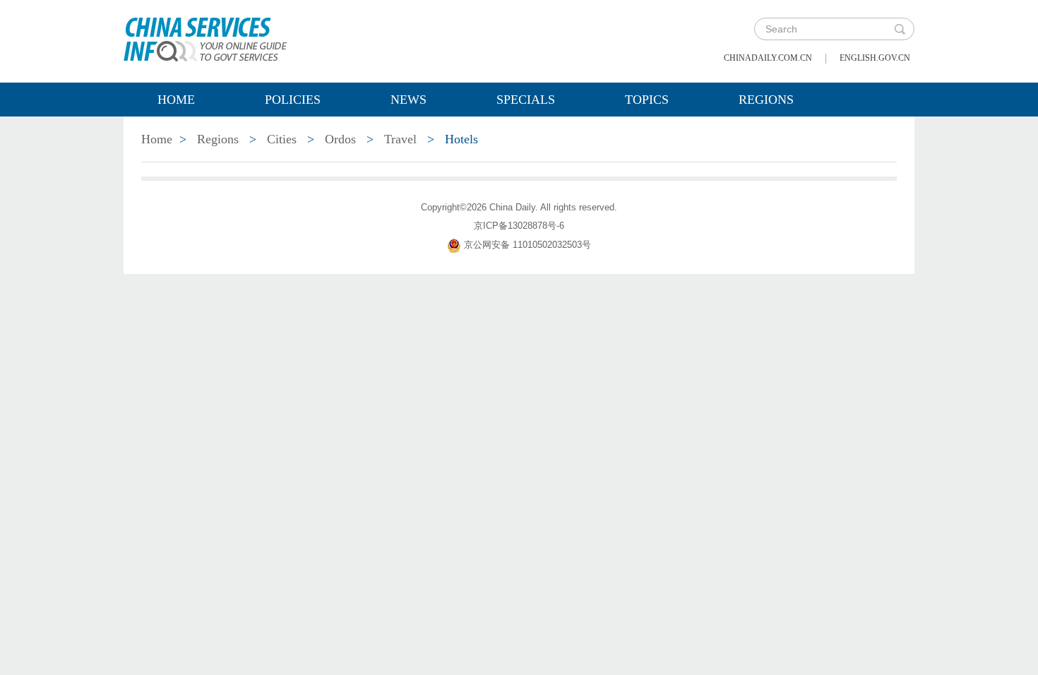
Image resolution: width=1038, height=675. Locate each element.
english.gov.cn (875, 58)
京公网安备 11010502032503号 (527, 244)
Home (176, 99)
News (408, 99)
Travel (400, 139)
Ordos (340, 139)
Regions (766, 99)
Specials (525, 99)
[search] (899, 29)
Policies (293, 99)
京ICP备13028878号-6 (519, 225)
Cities (282, 139)
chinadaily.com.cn (768, 58)
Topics (647, 99)
